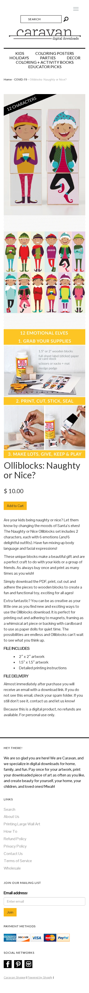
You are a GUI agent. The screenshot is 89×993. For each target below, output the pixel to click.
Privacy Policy (15, 846)
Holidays (19, 58)
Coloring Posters (54, 53)
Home (8, 79)
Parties (48, 58)
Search (9, 809)
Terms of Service (18, 860)
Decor (73, 58)
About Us (11, 816)
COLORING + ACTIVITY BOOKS (45, 62)
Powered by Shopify (39, 977)
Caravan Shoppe (14, 977)
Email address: (16, 892)
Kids (19, 53)
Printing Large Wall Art (22, 824)
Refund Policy (15, 838)
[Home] (44, 32)
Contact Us (13, 853)
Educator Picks (45, 66)
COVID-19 (20, 79)
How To (10, 831)
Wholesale (12, 868)
